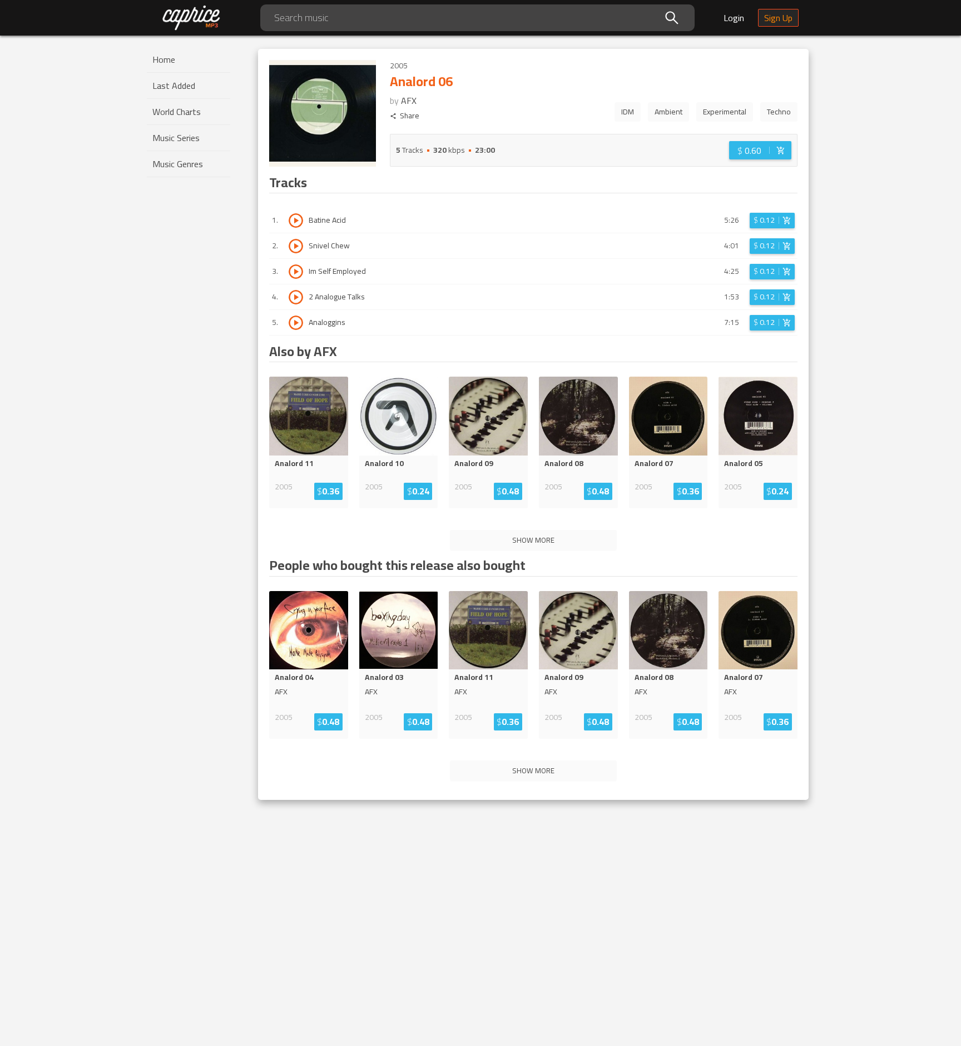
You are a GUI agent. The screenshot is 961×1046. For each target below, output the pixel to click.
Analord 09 (473, 463)
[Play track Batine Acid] (296, 220)
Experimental (724, 111)
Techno (779, 111)
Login (734, 17)
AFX (409, 100)
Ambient (668, 111)
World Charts (176, 111)
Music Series (176, 137)
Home (163, 59)
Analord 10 (384, 463)
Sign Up (778, 17)
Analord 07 (654, 463)
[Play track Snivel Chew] (296, 246)
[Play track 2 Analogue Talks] (296, 297)
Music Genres (177, 164)
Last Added (173, 85)
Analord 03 (384, 677)
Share (409, 116)
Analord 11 (294, 463)
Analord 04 (294, 677)
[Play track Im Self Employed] (296, 271)
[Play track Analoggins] (296, 323)
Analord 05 (743, 463)
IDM (627, 111)
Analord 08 (563, 463)
